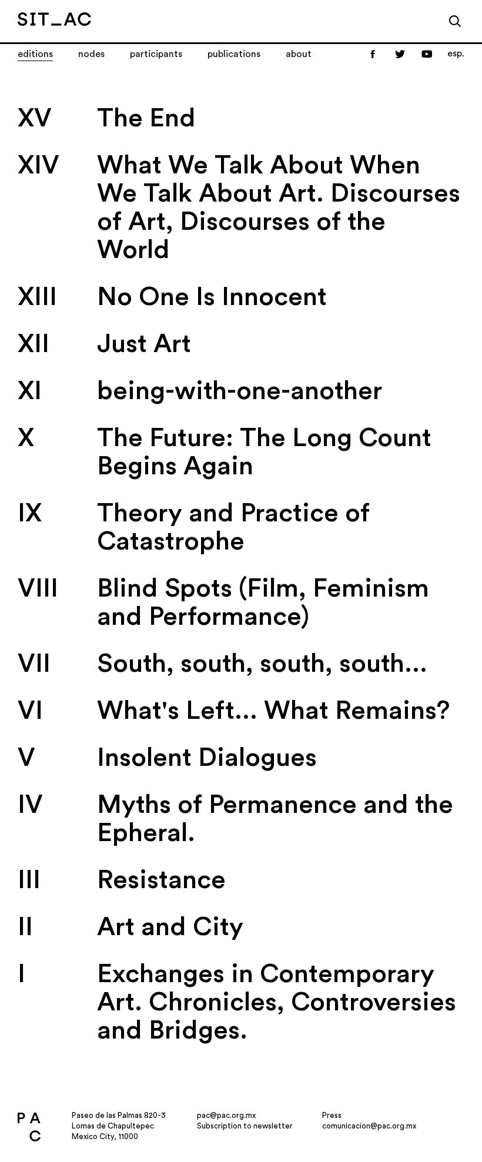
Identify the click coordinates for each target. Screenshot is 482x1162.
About (299, 54)
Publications (233, 54)
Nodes (91, 54)
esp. (455, 53)
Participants (156, 54)
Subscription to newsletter (245, 1126)
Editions (35, 54)
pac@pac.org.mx (226, 1115)
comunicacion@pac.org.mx (369, 1126)
